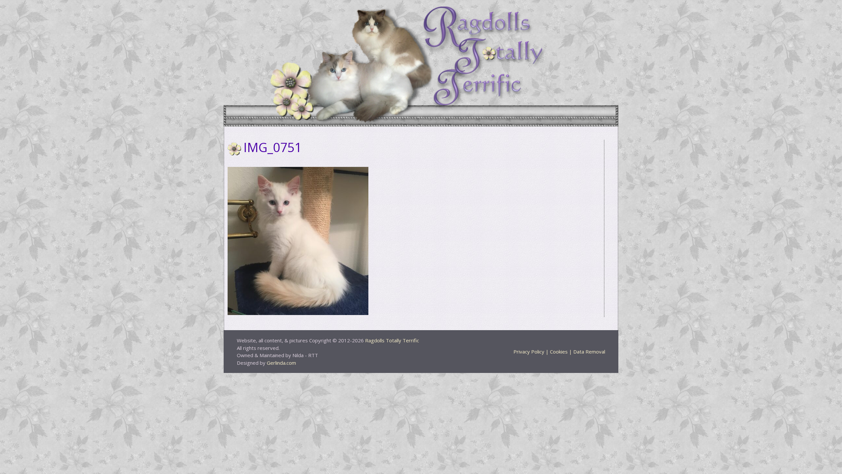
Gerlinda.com (281, 362)
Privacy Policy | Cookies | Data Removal (559, 351)
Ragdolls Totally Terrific (392, 340)
